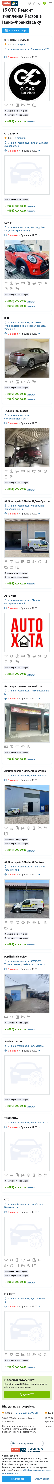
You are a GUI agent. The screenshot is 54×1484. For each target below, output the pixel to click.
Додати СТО (27, 1394)
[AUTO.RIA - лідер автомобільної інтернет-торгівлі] (10, 3)
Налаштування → (42, 1479)
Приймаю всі (17, 1478)
